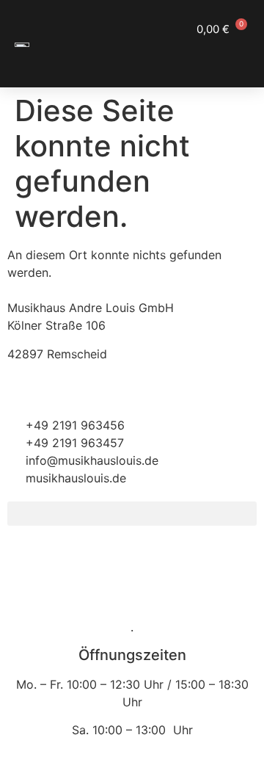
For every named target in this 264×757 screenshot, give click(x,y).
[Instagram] (66, 566)
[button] (235, 56)
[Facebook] (25, 566)
